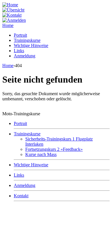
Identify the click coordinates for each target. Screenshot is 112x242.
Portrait (20, 35)
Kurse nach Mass (41, 154)
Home (7, 25)
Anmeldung (24, 55)
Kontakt (21, 195)
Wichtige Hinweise (31, 45)
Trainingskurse (27, 40)
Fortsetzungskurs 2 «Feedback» (54, 149)
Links (19, 50)
